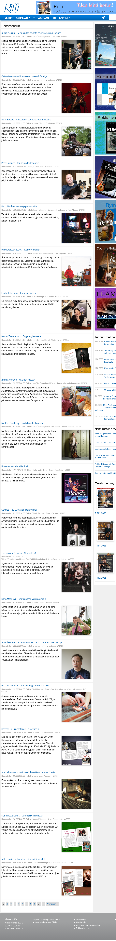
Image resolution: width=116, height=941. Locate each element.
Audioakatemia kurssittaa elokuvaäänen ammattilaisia (28, 772)
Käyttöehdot (81, 922)
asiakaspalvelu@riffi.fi (50, 919)
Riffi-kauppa (60, 18)
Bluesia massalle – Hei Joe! (14, 466)
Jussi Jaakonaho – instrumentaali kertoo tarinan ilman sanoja (31, 642)
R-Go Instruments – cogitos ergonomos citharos (25, 686)
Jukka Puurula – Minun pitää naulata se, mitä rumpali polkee (31, 33)
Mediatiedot (81, 919)
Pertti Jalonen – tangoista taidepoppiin (20, 163)
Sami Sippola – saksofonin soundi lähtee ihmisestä (26, 120)
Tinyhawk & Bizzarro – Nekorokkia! (18, 553)
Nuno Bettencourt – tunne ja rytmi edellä (21, 816)
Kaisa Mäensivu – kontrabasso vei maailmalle (23, 599)
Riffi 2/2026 (100, 513)
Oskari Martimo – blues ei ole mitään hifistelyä (24, 76)
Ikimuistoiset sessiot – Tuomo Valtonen (20, 250)
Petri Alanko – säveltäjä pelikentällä (19, 206)
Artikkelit (22, 18)
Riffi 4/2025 (100, 545)
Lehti (8, 18)
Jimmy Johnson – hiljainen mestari (18, 380)
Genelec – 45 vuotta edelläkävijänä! (19, 510)
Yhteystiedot (41, 18)
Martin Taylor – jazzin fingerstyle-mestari (21, 336)
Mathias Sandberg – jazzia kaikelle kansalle (22, 423)
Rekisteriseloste (83, 928)
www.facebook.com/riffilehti (47, 922)
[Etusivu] (11, 8)
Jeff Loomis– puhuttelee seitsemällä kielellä (23, 859)
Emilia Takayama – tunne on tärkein (18, 293)
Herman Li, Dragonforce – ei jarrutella (20, 729)
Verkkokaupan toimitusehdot (88, 925)
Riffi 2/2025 (100, 578)
